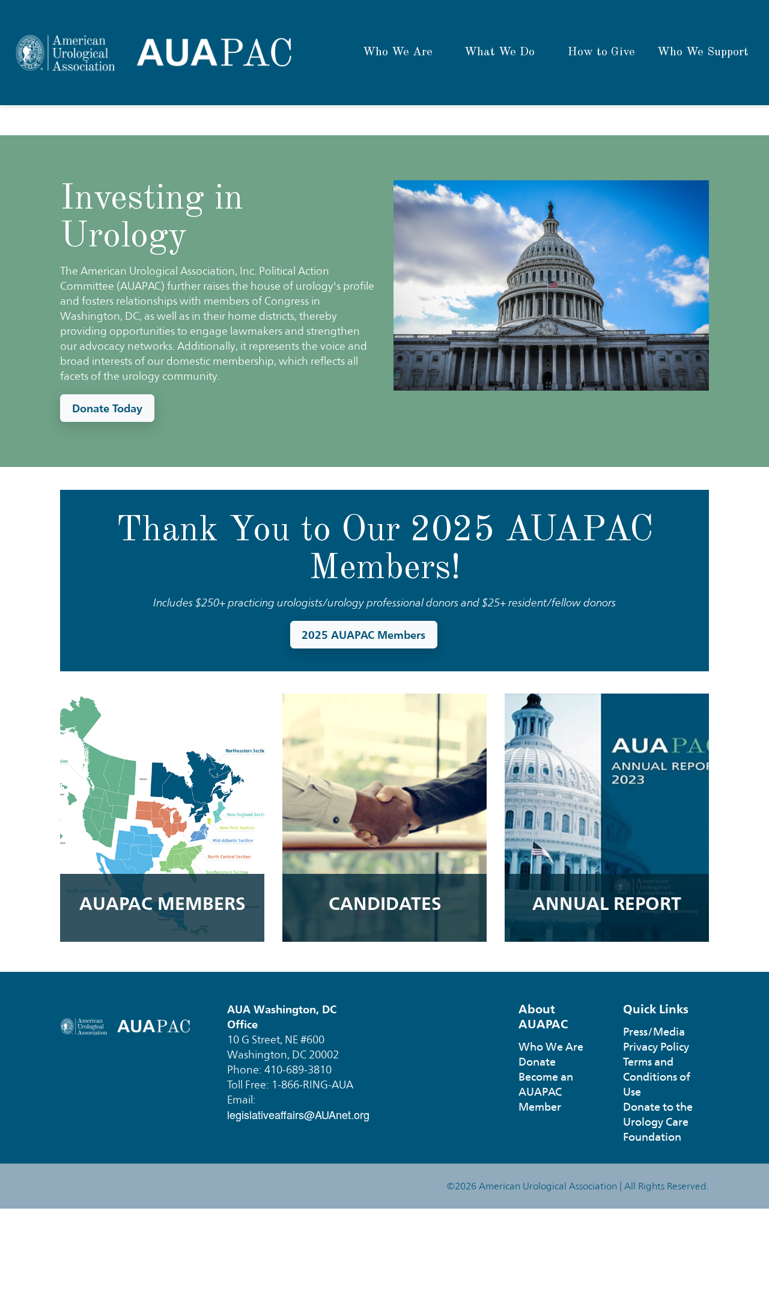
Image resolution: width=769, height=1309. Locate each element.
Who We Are (398, 52)
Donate (537, 1061)
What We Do (499, 52)
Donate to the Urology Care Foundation (658, 1121)
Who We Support (703, 52)
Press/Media (654, 1031)
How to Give (601, 52)
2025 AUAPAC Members (363, 634)
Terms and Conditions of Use (656, 1076)
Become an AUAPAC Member (545, 1091)
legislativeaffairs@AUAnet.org (298, 1114)
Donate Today (107, 408)
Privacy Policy (656, 1046)
